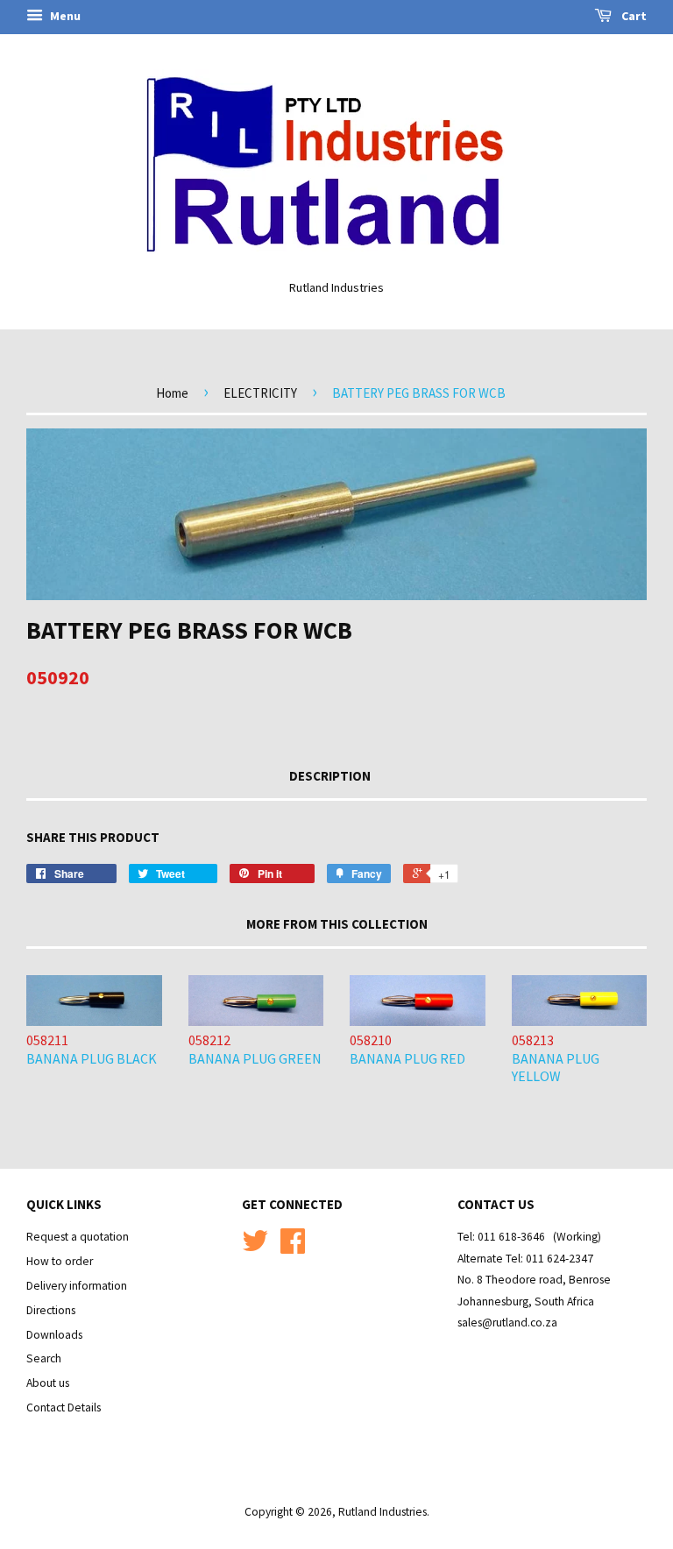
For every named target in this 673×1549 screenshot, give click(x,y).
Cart (633, 16)
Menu (64, 16)
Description (330, 775)
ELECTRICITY (260, 393)
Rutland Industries (382, 1511)
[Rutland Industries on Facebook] (293, 1247)
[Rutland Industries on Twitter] (255, 1247)
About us (47, 1383)
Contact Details (63, 1407)
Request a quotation (77, 1236)
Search (43, 1358)
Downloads (54, 1334)
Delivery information (76, 1285)
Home (172, 393)
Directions (50, 1310)
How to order (59, 1261)
